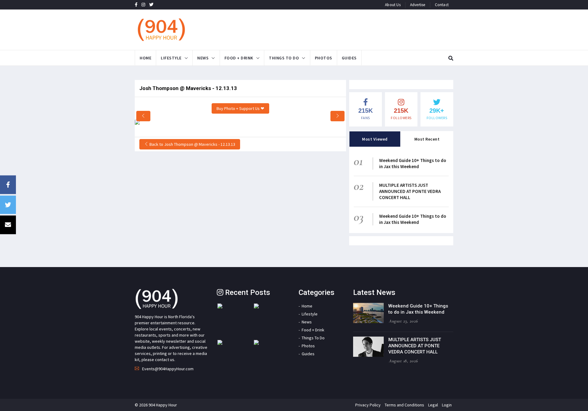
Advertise (417, 4)
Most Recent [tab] (427, 139)
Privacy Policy (368, 405)
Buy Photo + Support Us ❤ (240, 108)
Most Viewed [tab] (375, 139)
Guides (349, 58)
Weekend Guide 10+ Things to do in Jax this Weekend (412, 163)
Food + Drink (238, 58)
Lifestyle (171, 58)
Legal (433, 405)
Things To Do (284, 58)
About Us (393, 4)
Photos (323, 58)
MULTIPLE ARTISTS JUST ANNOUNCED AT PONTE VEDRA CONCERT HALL (410, 191)
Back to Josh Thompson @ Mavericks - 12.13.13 (192, 144)
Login (447, 405)
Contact (442, 4)
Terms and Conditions (404, 405)
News (203, 58)
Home (145, 58)
